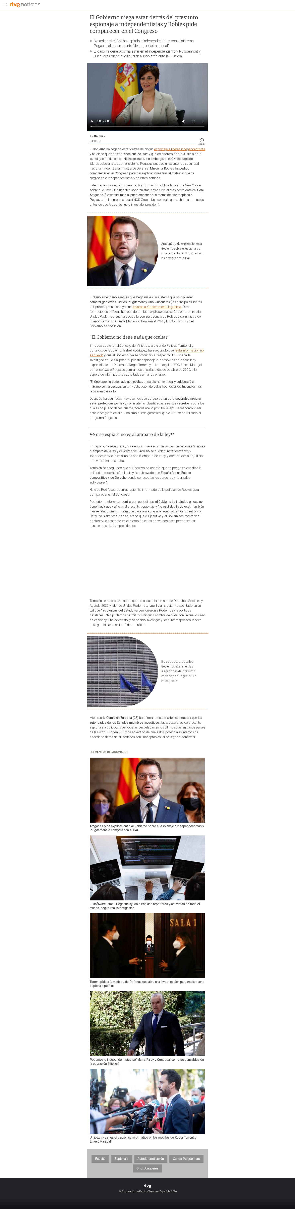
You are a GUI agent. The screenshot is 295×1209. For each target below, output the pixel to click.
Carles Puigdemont (186, 1159)
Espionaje (121, 1159)
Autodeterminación (150, 1159)
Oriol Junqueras (147, 1168)
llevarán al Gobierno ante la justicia (156, 307)
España (100, 1159)
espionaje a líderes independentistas (179, 149)
